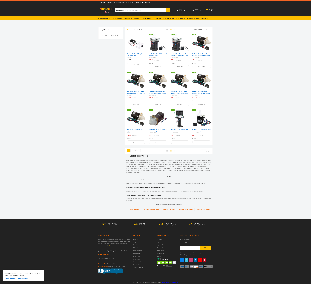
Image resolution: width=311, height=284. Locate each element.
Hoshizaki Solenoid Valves (151, 209)
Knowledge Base (137, 250)
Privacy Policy (136, 259)
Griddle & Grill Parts (131, 18)
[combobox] (147, 10)
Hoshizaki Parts (134, 209)
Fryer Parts (117, 18)
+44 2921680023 (185, 239)
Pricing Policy (136, 256)
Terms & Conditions (138, 267)
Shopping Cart (160, 253)
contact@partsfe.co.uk (187, 242)
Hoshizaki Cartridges (169, 209)
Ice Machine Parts (146, 18)
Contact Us (138, 2)
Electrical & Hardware (185, 18)
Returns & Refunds (138, 262)
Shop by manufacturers (110, 23)
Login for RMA (160, 245)
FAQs (158, 242)
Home (99, 23)
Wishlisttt (159, 256)
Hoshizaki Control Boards (186, 209)
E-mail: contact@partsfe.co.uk (119, 2)
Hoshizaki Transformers (203, 209)
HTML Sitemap (137, 247)
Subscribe (205, 247)
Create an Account (183, 10)
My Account (160, 247)
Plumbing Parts (170, 18)
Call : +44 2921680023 (105, 2)
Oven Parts (158, 18)
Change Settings (23, 278)
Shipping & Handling (138, 264)
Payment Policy (137, 253)
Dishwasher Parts (104, 18)
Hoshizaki (121, 23)
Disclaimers (136, 245)
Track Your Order (146, 2)
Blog (134, 242)
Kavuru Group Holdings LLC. (170, 282)
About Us (132, 2)
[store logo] (105, 10)
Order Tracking (160, 250)
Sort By (195, 29)
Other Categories (202, 18)
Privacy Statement (10, 278)
